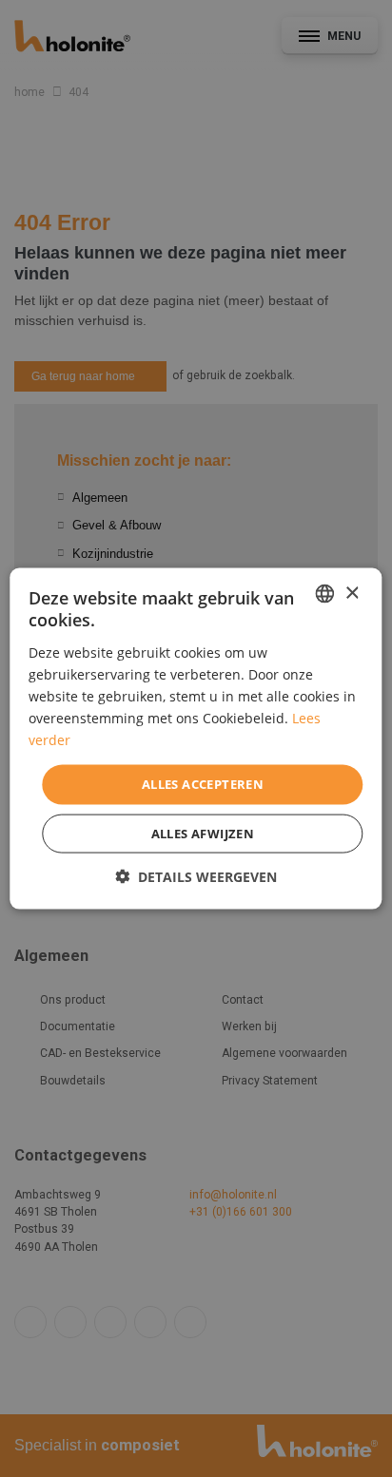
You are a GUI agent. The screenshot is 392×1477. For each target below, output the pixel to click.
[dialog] (196, 738)
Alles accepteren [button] (203, 784)
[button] (196, 876)
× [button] (351, 592)
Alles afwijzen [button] (203, 832)
